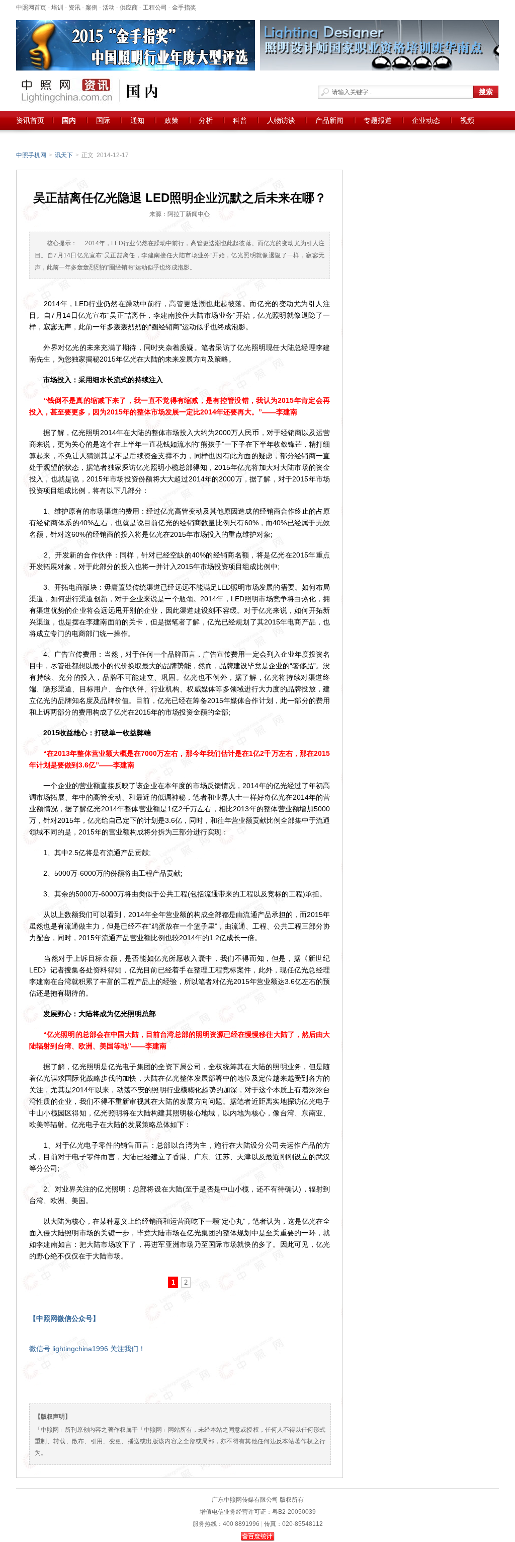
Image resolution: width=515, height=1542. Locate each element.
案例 (91, 7)
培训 (57, 7)
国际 (103, 120)
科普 (240, 120)
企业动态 (426, 120)
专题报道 (378, 120)
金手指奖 (184, 7)
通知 (137, 120)
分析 (206, 120)
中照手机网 (31, 155)
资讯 (74, 7)
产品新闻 (329, 120)
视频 (467, 120)
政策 (171, 120)
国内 (69, 120)
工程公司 (155, 7)
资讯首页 (30, 120)
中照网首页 (31, 7)
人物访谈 (281, 120)
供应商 (129, 7)
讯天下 (64, 155)
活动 (109, 7)
